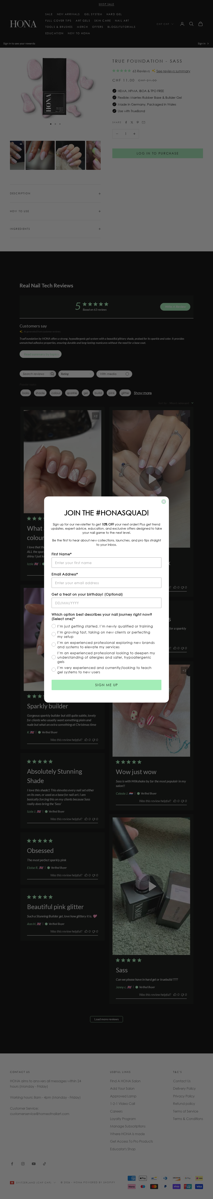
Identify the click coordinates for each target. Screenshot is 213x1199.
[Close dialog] (164, 502)
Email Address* (65, 574)
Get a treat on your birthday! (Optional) (87, 594)
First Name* (62, 554)
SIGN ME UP (106, 685)
